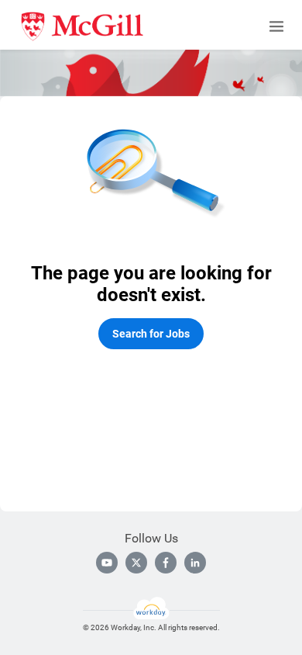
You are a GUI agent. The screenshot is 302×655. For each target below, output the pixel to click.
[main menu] (276, 26)
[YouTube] (107, 563)
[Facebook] (166, 563)
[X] (136, 563)
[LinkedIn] (195, 563)
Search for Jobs (151, 334)
